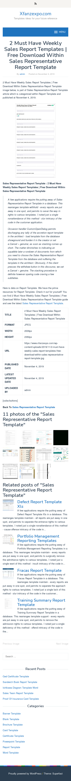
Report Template (11, 747)
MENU (62, 32)
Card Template (10, 730)
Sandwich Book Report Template (20, 682)
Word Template (11, 752)
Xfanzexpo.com (35, 14)
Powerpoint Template (14, 741)
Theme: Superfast (53, 773)
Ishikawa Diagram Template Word (20, 687)
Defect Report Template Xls (39, 504)
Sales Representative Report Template (42, 303)
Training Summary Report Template (41, 602)
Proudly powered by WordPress (25, 773)
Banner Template (12, 713)
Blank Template (11, 719)
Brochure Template (13, 724)
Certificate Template (13, 736)
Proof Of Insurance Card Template (21, 698)
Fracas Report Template (39, 570)
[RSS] (35, 4)
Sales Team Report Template (18, 693)
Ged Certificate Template (16, 676)
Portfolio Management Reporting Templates (38, 538)
